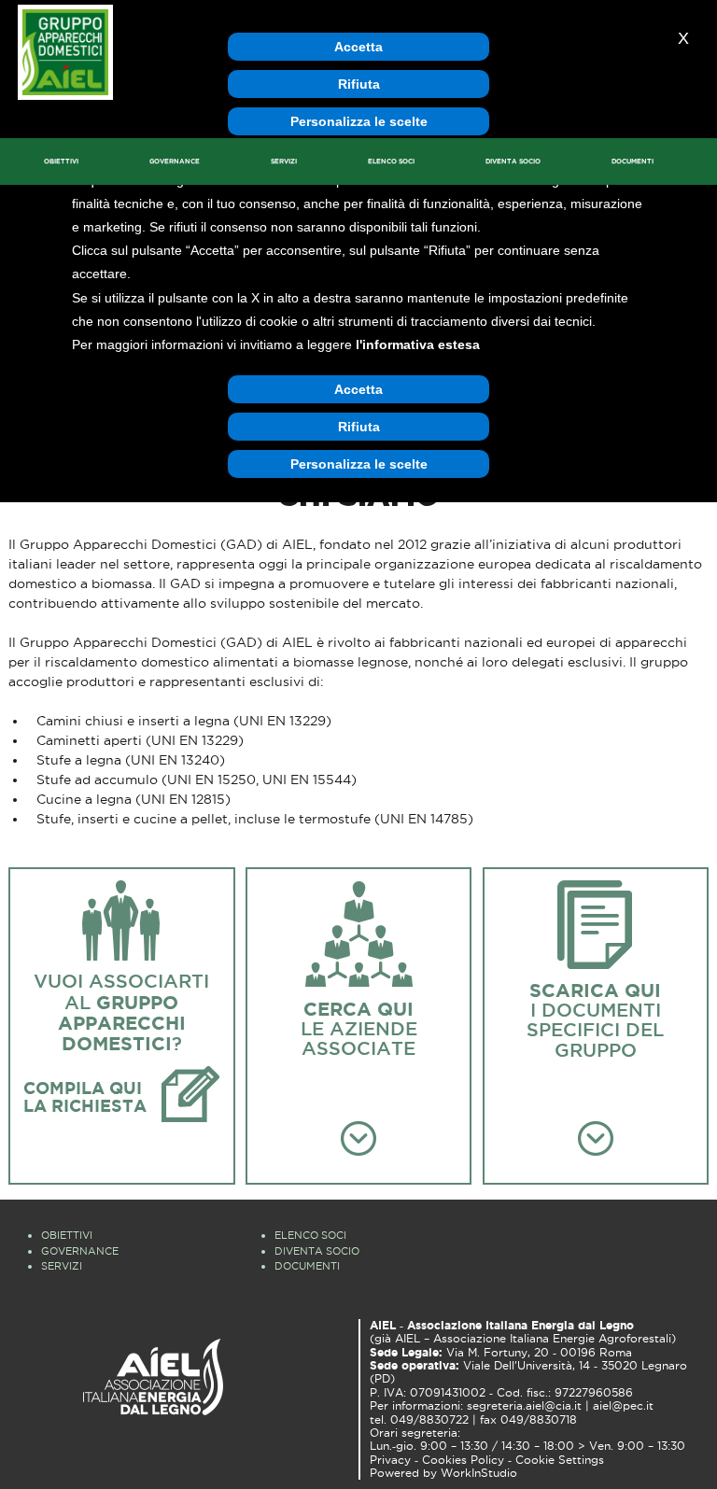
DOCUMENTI (633, 161)
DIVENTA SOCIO (513, 161)
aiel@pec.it (623, 1406)
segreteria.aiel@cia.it (524, 1406)
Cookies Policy (463, 1460)
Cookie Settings (559, 1460)
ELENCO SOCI (391, 161)
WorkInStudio (479, 1473)
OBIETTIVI (61, 161)
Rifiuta (359, 84)
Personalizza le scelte (359, 121)
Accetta (358, 46)
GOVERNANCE (174, 161)
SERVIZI (284, 161)
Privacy (390, 1460)
